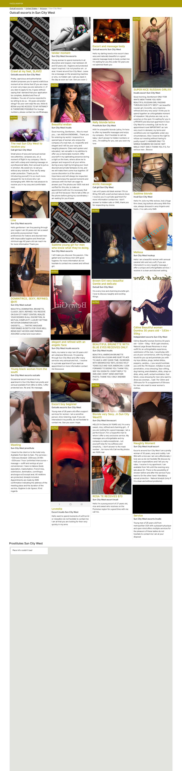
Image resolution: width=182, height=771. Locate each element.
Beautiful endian (61, 124)
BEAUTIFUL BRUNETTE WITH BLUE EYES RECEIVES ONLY (111, 346)
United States (31, 8)
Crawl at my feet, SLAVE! (26, 71)
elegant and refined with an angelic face (68, 343)
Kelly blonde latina (104, 122)
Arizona (43, 8)
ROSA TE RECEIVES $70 (107, 496)
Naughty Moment (144, 443)
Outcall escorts (16, 8)
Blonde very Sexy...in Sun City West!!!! (111, 416)
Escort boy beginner (64, 404)
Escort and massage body (109, 46)
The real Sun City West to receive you (26, 145)
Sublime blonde (143, 193)
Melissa (138, 252)
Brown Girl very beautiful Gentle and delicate (108, 282)
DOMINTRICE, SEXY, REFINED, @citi (29, 300)
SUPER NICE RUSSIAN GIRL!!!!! (152, 89)
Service (138, 515)
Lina (13, 220)
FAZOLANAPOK (16, 3)
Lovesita (57, 508)
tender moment (61, 52)
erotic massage (102, 184)
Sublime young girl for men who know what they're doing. (70, 246)
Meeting (16, 444)
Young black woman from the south (29, 370)
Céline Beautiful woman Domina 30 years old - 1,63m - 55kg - (152, 330)
